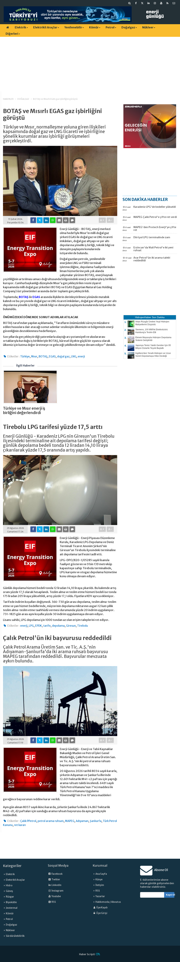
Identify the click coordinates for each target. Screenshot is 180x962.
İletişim (99, 885)
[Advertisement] (90, 64)
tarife (47, 625)
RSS (53, 901)
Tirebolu (82, 625)
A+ (102, 220)
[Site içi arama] (129, 3)
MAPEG (69, 821)
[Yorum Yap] (72, 220)
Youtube (56, 896)
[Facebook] (33, 220)
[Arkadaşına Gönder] (59, 220)
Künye (98, 879)
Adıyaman (82, 821)
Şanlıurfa (95, 821)
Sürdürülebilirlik (15, 935)
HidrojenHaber (143, 317)
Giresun (71, 625)
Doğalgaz (128, 27)
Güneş (9, 891)
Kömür (94, 27)
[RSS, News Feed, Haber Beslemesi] (167, 3)
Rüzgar (10, 896)
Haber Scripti (87, 954)
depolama (58, 625)
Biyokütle (11, 902)
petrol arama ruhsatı (51, 821)
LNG (73, 356)
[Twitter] (40, 220)
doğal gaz (63, 356)
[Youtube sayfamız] (161, 3)
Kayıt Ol (170, 894)
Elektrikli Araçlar (45, 27)
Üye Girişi (101, 913)
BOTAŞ (23, 297)
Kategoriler (12, 866)
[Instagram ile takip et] (155, 3)
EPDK (38, 625)
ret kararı (20, 825)
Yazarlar (100, 896)
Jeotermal (11, 907)
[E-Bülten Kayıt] (174, 3)
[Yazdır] (66, 220)
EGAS (36, 297)
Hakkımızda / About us (108, 901)
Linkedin (56, 885)
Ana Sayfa (101, 873)
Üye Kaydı (102, 907)
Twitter (55, 879)
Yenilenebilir (73, 27)
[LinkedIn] (46, 220)
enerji (81, 356)
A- (110, 220)
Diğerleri (12, 33)
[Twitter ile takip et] (142, 3)
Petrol (110, 27)
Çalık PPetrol (28, 821)
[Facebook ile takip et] (136, 3)
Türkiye (25, 356)
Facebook (57, 873)
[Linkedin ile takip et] (148, 3)
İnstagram (57, 890)
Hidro (9, 885)
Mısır (34, 356)
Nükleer (147, 27)
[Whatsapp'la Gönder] (53, 220)
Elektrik (20, 27)
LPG (31, 625)
